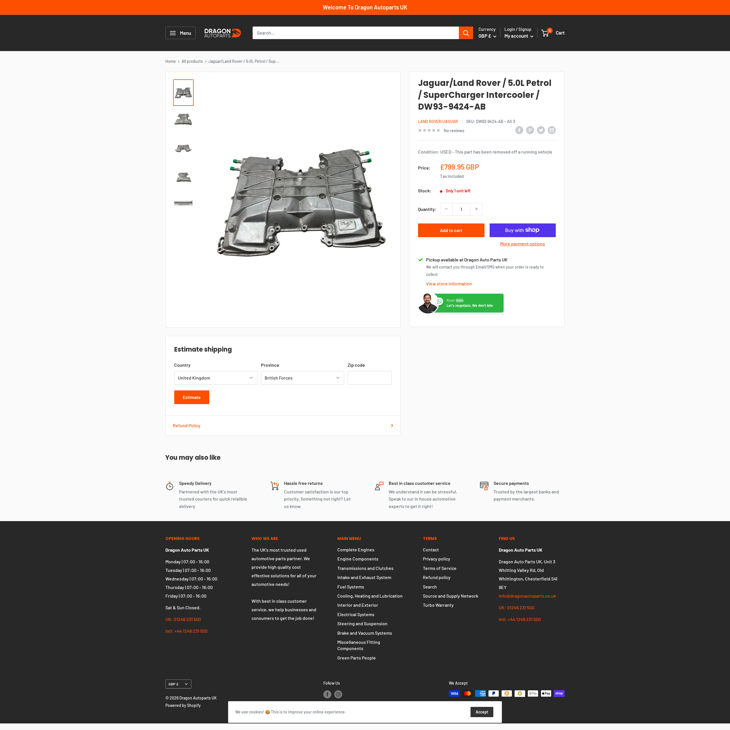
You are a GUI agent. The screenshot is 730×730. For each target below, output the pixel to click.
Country (182, 365)
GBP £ (174, 683)
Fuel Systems (350, 586)
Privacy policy (436, 558)
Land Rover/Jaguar (438, 121)
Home (170, 61)
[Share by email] (552, 129)
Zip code (356, 365)
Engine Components (357, 558)
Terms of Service (440, 568)
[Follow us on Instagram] (338, 694)
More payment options (522, 243)
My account (516, 36)
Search (430, 586)
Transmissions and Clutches (365, 568)
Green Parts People (356, 657)
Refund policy (437, 577)
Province (270, 365)
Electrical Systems (355, 614)
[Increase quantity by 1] (476, 209)
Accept (482, 711)
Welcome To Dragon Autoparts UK (365, 7)
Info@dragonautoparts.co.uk (527, 595)
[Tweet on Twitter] (541, 129)
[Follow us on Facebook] (327, 694)
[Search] (466, 33)
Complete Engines (355, 549)
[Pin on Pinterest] (530, 129)
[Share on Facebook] (519, 129)
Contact (431, 549)
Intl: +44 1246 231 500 (186, 631)
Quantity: (427, 209)
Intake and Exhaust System (364, 577)
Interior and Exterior (357, 605)
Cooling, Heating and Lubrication (370, 595)
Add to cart (451, 230)
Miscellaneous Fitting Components (358, 645)
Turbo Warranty (438, 605)
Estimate (192, 397)
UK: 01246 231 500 (183, 619)
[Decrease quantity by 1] (446, 209)
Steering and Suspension (362, 623)
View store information (449, 283)
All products (192, 61)
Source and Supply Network (450, 595)
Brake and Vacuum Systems (364, 633)
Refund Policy (186, 425)
